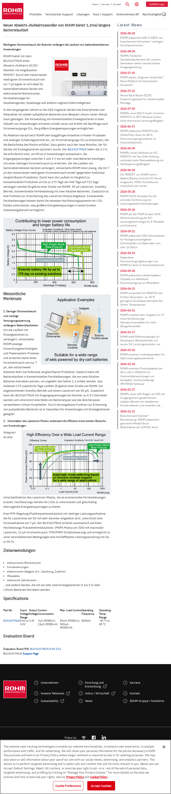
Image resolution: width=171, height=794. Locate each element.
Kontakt (117, 4)
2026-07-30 (127, 72)
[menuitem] (152, 14)
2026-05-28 (127, 191)
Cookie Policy (98, 777)
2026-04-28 (127, 270)
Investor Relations (52, 693)
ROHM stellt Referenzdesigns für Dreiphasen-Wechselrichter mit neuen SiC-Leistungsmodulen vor (140, 340)
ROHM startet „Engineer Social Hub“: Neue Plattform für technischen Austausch (142, 81)
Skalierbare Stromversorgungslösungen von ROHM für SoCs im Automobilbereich (142, 261)
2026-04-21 (127, 288)
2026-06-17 (127, 126)
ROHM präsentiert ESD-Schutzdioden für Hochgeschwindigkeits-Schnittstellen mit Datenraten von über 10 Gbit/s (142, 241)
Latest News (129, 24)
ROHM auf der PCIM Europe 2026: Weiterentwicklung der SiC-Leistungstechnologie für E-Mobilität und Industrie (142, 219)
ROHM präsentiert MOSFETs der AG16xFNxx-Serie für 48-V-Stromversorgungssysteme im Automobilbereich (139, 136)
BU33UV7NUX (77, 149)
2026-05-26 (127, 209)
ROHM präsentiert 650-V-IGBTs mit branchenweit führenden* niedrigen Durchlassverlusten (141, 41)
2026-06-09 (127, 148)
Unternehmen (49, 682)
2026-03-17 (127, 332)
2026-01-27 (127, 389)
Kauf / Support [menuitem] (103, 14)
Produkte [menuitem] (35, 14)
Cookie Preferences (68, 786)
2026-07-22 (127, 90)
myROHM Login (157, 4)
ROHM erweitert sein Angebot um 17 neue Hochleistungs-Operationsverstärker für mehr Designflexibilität (142, 320)
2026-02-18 (127, 363)
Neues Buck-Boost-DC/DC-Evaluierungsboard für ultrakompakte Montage (142, 99)
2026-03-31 (127, 310)
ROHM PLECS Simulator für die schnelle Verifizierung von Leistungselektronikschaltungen (139, 199)
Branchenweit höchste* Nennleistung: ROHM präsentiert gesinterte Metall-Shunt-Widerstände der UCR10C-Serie (139, 421)
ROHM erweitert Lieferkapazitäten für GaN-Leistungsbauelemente (142, 356)
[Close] (164, 747)
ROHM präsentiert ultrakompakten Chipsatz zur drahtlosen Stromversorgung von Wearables (140, 278)
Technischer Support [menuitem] (59, 14)
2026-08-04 (127, 51)
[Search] (127, 3)
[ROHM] (12, 11)
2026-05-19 (127, 252)
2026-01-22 (127, 411)
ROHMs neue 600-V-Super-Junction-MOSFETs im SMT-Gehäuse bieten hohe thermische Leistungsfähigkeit (142, 116)
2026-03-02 (127, 349)
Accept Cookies (101, 786)
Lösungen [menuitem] (83, 14)
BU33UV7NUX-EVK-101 (45, 649)
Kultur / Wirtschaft (97, 693)
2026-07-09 (127, 108)
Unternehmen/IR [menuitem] (127, 14)
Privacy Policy (75, 777)
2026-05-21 (127, 231)
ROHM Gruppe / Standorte (147, 701)
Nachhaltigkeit (152, 14)
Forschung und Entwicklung (94, 684)
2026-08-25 (127, 33)
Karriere (106, 4)
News (95, 4)
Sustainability (49, 701)
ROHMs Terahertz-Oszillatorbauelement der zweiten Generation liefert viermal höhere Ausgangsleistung (140, 61)
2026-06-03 (127, 169)
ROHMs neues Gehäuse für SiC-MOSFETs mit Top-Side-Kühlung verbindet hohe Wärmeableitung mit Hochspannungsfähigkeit (141, 158)
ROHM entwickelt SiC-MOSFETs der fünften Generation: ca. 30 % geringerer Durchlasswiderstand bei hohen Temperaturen (141, 298)
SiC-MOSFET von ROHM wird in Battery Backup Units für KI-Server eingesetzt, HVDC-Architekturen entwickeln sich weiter (141, 180)
